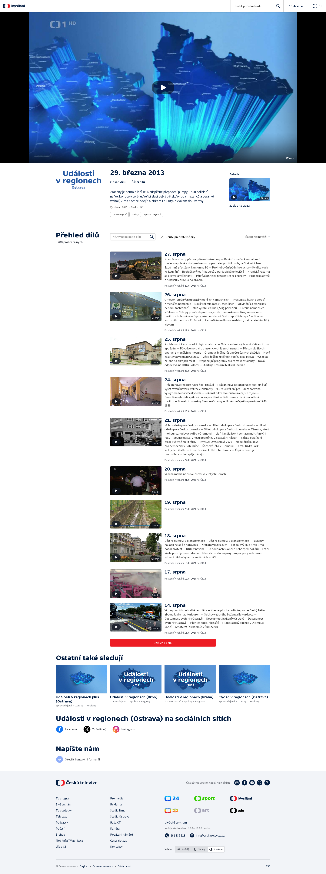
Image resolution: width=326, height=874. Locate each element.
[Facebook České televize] (244, 783)
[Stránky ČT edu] (237, 812)
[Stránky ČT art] (201, 812)
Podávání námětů (121, 834)
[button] (163, 87)
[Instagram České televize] (237, 783)
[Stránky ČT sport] (204, 800)
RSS (268, 866)
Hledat (278, 6)
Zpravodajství (119, 214)
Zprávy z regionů (152, 214)
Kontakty (116, 846)
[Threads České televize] (267, 783)
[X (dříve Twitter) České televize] (260, 783)
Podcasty (62, 822)
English (84, 866)
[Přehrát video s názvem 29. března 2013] (163, 87)
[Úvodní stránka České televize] (77, 783)
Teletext (61, 816)
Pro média (116, 798)
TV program (63, 798)
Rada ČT (115, 822)
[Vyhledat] (152, 237)
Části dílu (138, 182)
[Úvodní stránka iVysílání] (17, 6)
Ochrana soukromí (103, 866)
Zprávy (135, 214)
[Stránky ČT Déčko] (171, 812)
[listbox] (200, 849)
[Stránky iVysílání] (241, 800)
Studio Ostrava (119, 816)
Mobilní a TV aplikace (69, 840)
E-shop (60, 834)
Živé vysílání (63, 804)
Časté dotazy (118, 840)
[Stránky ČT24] (172, 800)
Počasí (60, 828)
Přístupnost (124, 866)
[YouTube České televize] (252, 783)
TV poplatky (64, 810)
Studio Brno (117, 810)
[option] (183, 849)
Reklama (116, 804)
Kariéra (115, 828)
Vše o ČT (61, 846)
